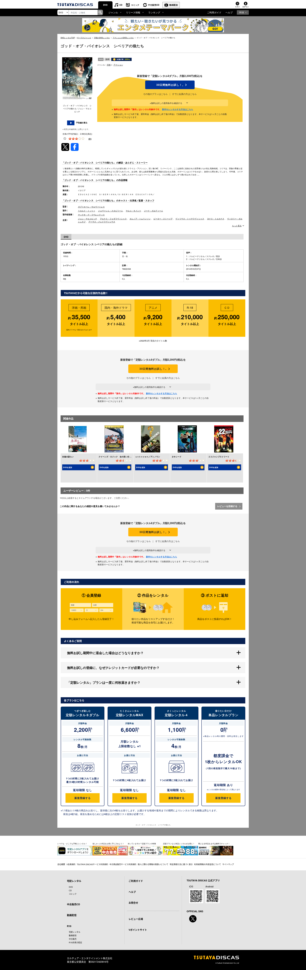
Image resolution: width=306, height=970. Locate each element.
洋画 (109, 64)
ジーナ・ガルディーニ (153, 210)
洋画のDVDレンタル (102, 37)
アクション (118, 64)
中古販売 (72, 939)
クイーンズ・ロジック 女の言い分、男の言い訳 (120, 456)
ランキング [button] (154, 12)
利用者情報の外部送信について (207, 864)
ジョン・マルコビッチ (87, 218)
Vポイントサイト (138, 929)
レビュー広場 (136, 919)
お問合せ (133, 902)
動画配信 (173, 4)
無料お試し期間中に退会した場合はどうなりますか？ (105, 652)
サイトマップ (228, 864)
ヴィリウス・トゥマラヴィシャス (189, 218)
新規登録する (82, 798)
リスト (237, 7)
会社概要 (61, 864)
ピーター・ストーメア (163, 218)
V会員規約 (70, 864)
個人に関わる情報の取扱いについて (153, 864)
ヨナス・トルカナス (215, 218)
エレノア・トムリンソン (140, 218)
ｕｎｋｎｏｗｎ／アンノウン (147, 456)
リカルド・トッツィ (86, 210)
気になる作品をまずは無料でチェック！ (214, 843)
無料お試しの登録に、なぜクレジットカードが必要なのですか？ (113, 667)
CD (120, 4)
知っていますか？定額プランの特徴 (142, 843)
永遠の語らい (68, 456)
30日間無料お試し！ (169, 85)
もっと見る (237, 226)
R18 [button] (241, 12)
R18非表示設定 (75, 942)
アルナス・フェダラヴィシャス (113, 218)
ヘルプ (229, 12)
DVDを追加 (67, 467)
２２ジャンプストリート (218, 456)
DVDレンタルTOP (68, 37)
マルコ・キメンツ (133, 210)
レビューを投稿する (227, 506)
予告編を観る (81, 122)
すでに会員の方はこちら (184, 93)
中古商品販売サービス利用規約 (122, 864)
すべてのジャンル (84, 37)
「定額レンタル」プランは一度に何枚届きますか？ (103, 682)
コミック (135, 4)
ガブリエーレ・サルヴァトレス (91, 206)
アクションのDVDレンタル (123, 37)
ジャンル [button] (113, 12)
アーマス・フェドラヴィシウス (101, 221)
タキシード (176, 456)
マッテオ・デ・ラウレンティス (91, 214)
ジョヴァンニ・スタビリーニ (110, 210)
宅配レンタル (74, 932)
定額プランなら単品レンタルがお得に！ (179, 843)
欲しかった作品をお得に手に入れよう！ (108, 843)
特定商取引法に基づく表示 (181, 864)
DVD (105, 4)
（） (90, 138)
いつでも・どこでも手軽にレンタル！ (72, 843)
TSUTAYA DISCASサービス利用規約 (92, 864)
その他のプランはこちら (155, 93)
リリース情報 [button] (133, 12)
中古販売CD (153, 4)
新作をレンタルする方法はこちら (177, 109)
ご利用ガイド (214, 12)
